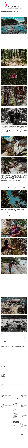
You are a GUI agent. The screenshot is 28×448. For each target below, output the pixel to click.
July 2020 (21, 396)
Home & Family (3, 377)
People (2, 383)
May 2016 (21, 437)
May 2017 (21, 424)
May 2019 (21, 403)
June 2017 (21, 423)
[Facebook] (4, 366)
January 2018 (21, 416)
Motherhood (2, 382)
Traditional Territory (5, 347)
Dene (14, 346)
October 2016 (22, 432)
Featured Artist (3, 374)
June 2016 (21, 436)
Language (2, 403)
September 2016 (22, 433)
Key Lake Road (16, 346)
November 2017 (22, 418)
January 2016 (22, 442)
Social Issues (2, 385)
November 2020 (22, 394)
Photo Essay (19, 346)
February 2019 (22, 406)
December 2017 (22, 417)
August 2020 (22, 395)
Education (2, 373)
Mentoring (2, 404)
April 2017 (21, 425)
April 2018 (21, 413)
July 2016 (21, 435)
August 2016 (21, 434)
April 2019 (21, 404)
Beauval (13, 346)
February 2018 (22, 415)
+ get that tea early (14, 413)
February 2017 (22, 427)
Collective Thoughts (3, 394)
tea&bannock (3, 11)
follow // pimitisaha (16, 422)
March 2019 (21, 405)
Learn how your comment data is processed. (16, 358)
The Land (9, 346)
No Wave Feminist (23, 352)
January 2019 (22, 407)
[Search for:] (5, 362)
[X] (2, 366)
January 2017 (21, 428)
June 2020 (21, 397)
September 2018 (22, 408)
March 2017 (21, 426)
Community (2, 372)
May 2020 (21, 398)
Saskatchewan (22, 346)
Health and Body (3, 376)
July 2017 (21, 422)
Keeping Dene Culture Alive (6, 352)
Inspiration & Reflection (5, 346)
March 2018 (21, 414)
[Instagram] (1, 366)
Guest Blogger (2, 375)
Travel (1, 387)
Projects (2, 384)
